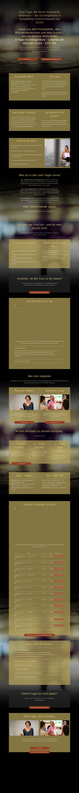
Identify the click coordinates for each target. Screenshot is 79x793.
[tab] (39, 352)
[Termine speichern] (15, 558)
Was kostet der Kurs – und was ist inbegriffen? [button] (26, 661)
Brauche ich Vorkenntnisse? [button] (22, 650)
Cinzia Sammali (44, 380)
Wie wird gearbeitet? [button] (20, 348)
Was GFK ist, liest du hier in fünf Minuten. (24, 126)
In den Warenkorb (59, 556)
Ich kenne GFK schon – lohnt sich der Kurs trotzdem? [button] (28, 673)
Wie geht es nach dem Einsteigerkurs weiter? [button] (26, 677)
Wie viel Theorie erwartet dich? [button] (23, 361)
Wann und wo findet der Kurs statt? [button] (23, 665)
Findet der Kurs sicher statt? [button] (22, 669)
